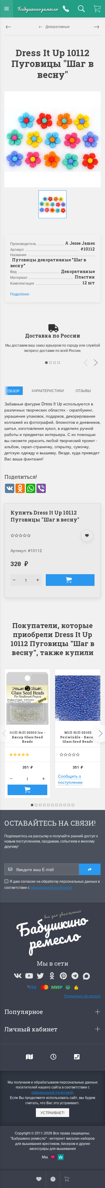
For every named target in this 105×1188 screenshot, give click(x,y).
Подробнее (19, 293)
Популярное (24, 1012)
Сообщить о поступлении (70, 779)
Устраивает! (52, 1112)
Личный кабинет (31, 1029)
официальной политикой (51, 887)
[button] (53, 224)
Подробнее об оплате (82, 995)
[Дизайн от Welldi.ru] (61, 1156)
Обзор (14, 390)
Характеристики (48, 390)
